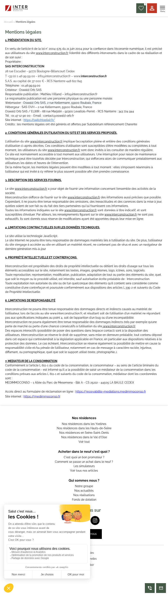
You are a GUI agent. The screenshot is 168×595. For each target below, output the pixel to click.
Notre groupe (84, 486)
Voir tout (84, 441)
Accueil (8, 21)
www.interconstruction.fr (52, 53)
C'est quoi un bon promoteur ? (84, 457)
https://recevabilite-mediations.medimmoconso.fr (110, 391)
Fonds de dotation (84, 499)
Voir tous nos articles (84, 470)
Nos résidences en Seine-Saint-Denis (84, 432)
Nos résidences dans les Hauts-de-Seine (84, 428)
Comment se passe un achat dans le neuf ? (84, 461)
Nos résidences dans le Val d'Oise (84, 437)
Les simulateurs (84, 466)
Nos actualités (84, 490)
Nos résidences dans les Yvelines (84, 424)
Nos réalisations (84, 495)
